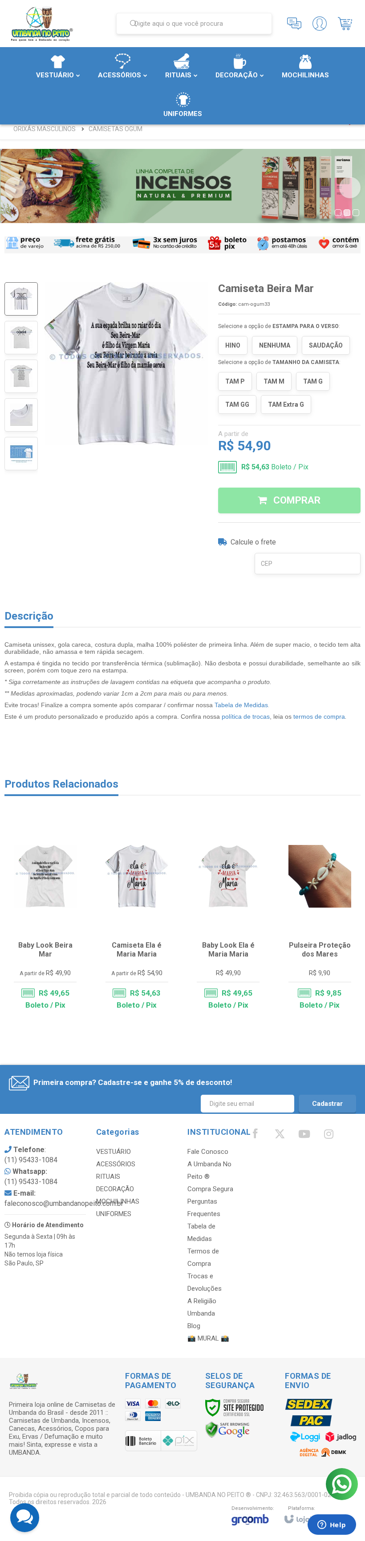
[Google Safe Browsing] (227, 1430)
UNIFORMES (113, 1214)
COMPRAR (295, 500)
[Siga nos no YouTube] (304, 1136)
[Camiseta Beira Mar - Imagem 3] (21, 376)
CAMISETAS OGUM (115, 128)
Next (350, 187)
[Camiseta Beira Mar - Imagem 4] (21, 415)
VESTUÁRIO (113, 1152)
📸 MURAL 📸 (208, 1338)
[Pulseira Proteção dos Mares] (320, 917)
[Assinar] (327, 1104)
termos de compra (319, 716)
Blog (193, 1326)
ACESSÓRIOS (115, 1164)
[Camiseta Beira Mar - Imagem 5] (21, 453)
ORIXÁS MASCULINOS (44, 128)
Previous (15, 187)
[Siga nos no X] (279, 1136)
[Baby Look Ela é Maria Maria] (228, 917)
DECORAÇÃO (115, 1189)
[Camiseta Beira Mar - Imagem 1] (21, 299)
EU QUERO (50, 978)
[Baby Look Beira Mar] (45, 917)
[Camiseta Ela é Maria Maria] (137, 917)
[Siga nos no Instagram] (328, 1136)
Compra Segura (210, 1189)
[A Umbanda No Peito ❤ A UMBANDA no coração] (57, 23)
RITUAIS (108, 1177)
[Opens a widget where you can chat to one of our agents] (331, 1525)
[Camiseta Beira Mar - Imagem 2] (21, 337)
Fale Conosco (207, 1152)
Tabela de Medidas (241, 704)
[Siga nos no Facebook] (255, 1136)
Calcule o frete (253, 542)
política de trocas (246, 716)
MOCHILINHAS (117, 1201)
